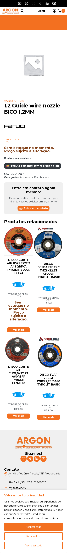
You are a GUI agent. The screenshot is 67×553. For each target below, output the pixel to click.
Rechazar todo (33, 545)
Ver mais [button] (48, 309)
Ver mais (18, 329)
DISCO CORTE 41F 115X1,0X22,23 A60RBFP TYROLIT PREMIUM (18, 375)
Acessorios (14, 100)
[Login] (54, 11)
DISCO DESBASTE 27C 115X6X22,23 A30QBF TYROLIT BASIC (48, 270)
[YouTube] (54, 3)
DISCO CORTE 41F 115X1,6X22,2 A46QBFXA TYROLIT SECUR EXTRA (18, 266)
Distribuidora (41, 177)
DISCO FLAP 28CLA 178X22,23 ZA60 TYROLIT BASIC (48, 379)
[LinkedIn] (47, 3)
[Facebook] (40, 3)
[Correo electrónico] (19, 3)
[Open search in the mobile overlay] (22, 10)
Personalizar (33, 536)
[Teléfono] (12, 3)
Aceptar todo (33, 526)
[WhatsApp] (26, 3)
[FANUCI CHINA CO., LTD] (14, 136)
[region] (33, 521)
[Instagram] (33, 3)
